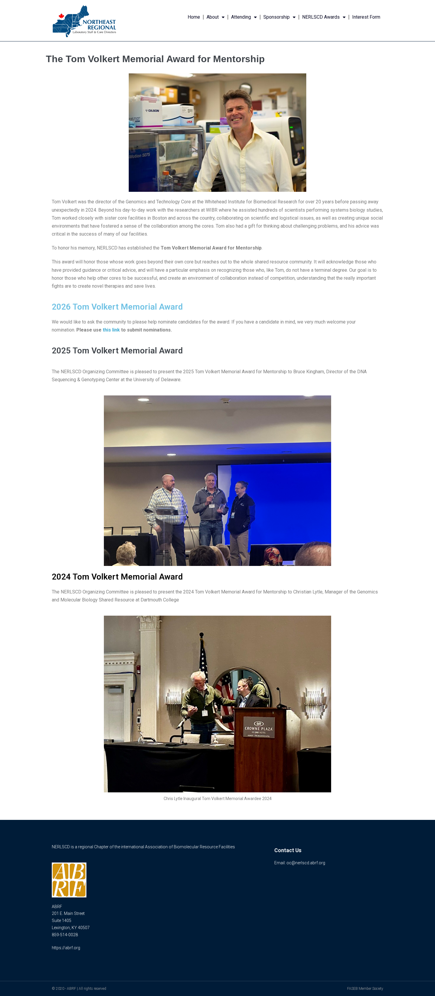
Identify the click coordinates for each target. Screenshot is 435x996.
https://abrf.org (66, 947)
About (213, 17)
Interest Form (366, 17)
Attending (241, 17)
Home (194, 17)
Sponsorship (276, 17)
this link (111, 330)
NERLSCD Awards (321, 17)
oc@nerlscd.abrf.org (305, 862)
